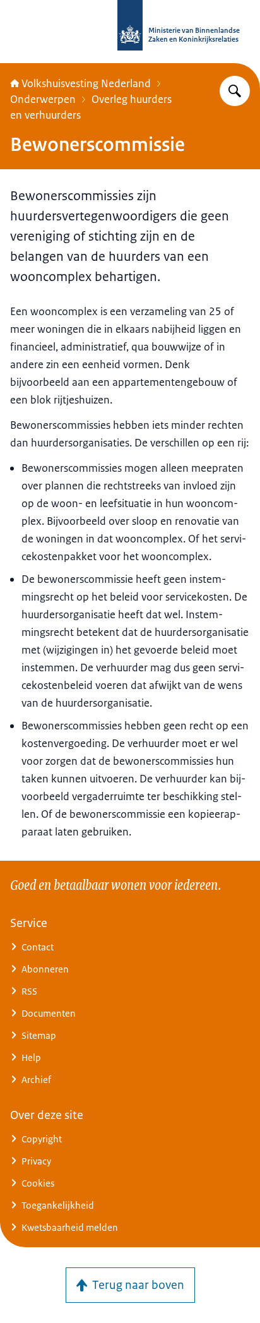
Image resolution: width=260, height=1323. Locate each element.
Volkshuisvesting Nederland (86, 83)
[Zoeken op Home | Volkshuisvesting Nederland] (235, 91)
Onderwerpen (43, 99)
